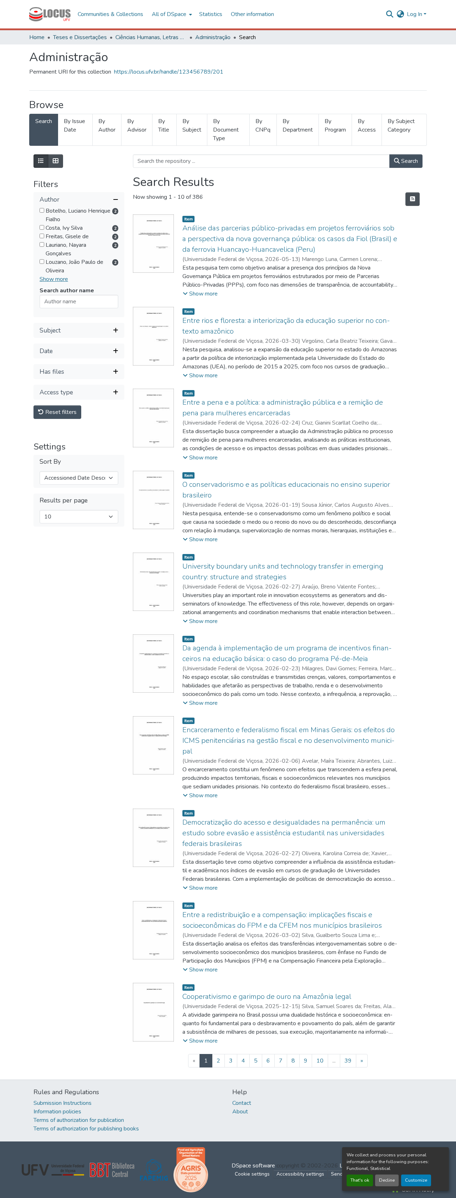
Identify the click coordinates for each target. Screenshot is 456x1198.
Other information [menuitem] (252, 14)
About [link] (240, 1112)
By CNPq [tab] (262, 125)
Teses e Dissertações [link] (80, 37)
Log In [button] (415, 14)
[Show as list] (40, 161)
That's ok (360, 1180)
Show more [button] (54, 279)
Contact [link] (241, 1103)
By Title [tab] (163, 125)
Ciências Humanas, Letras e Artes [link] (151, 37)
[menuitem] (171, 14)
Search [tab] (43, 121)
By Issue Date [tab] (74, 125)
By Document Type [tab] (226, 129)
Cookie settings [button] (252, 1174)
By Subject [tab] (191, 125)
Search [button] (409, 161)
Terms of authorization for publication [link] (78, 1120)
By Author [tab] (106, 125)
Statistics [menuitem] (210, 14)
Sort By (50, 462)
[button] (50, 14)
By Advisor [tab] (136, 125)
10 (319, 1061)
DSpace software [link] (253, 1166)
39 (348, 1061)
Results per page (64, 501)
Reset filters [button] (60, 412)
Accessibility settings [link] (300, 1174)
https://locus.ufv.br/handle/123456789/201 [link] (168, 72)
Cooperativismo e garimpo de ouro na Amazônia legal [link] (266, 996)
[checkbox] (42, 210)
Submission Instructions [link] (62, 1103)
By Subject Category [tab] (401, 125)
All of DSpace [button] (169, 14)
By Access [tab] (367, 125)
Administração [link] (212, 37)
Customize (416, 1180)
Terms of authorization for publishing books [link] (86, 1129)
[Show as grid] (55, 161)
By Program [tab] (335, 125)
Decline (387, 1180)
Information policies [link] (57, 1112)
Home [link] (37, 37)
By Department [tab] (298, 125)
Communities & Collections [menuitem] (110, 14)
